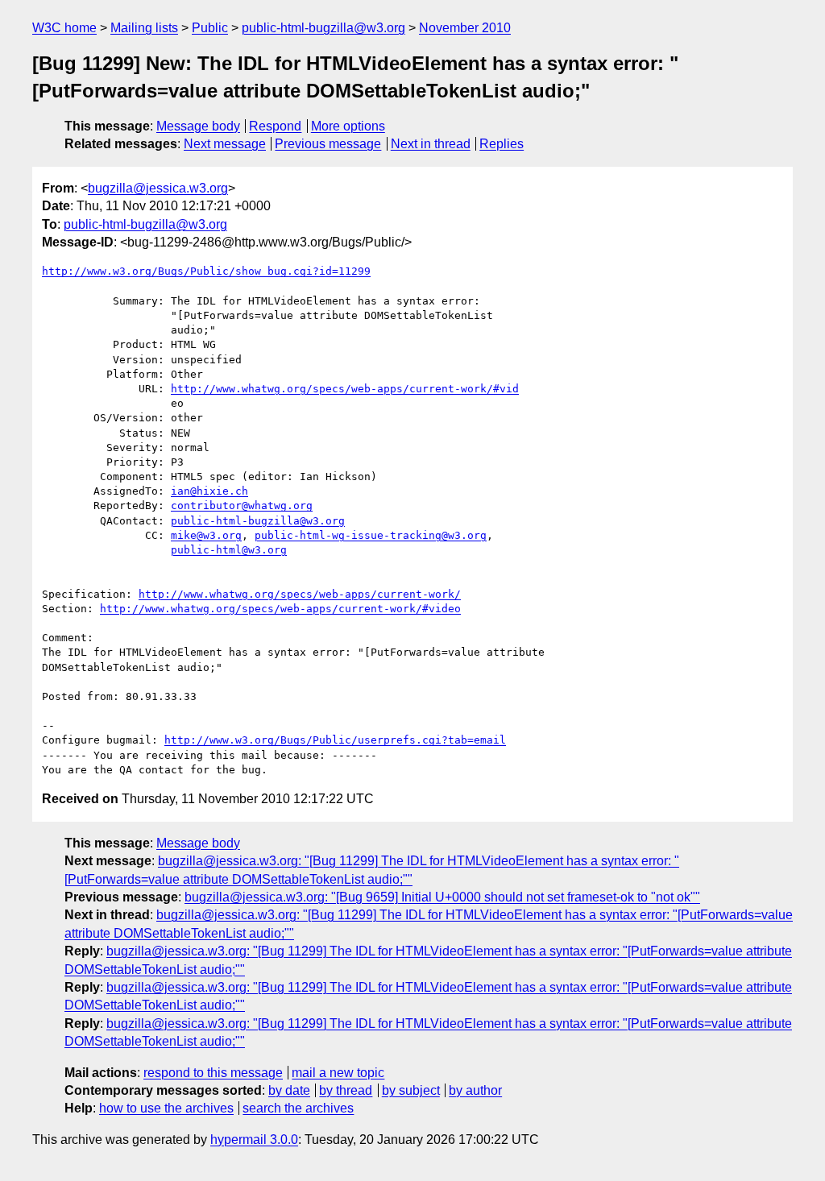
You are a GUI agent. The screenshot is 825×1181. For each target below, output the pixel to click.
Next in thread (431, 144)
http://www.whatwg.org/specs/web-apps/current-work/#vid (345, 389)
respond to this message (213, 1072)
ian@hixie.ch (209, 491)
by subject (411, 1090)
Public (210, 28)
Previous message (328, 144)
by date (289, 1090)
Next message (225, 144)
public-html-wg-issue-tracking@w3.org (371, 535)
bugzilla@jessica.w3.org (158, 188)
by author (475, 1090)
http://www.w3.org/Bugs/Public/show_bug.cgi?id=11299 (206, 271)
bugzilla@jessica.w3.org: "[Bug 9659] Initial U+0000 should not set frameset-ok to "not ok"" (442, 897)
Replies (501, 144)
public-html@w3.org (229, 550)
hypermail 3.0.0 (254, 1139)
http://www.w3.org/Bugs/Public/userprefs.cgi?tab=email (335, 740)
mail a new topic (338, 1072)
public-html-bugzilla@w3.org (323, 28)
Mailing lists (144, 28)
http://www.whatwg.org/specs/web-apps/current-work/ (300, 594)
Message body (198, 126)
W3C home (64, 28)
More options (348, 126)
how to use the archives (166, 1108)
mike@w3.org (206, 535)
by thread (345, 1090)
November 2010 (465, 28)
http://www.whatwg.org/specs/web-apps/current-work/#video (280, 609)
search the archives (298, 1108)
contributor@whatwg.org (242, 505)
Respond (275, 126)
